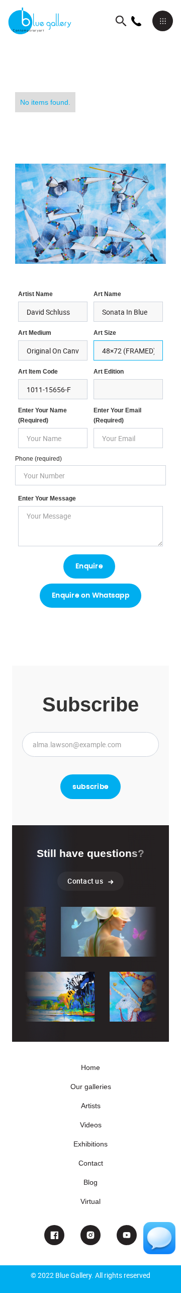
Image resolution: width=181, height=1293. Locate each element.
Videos (91, 1125)
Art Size (105, 332)
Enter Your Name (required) (42, 415)
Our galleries (90, 1087)
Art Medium (34, 332)
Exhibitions (90, 1144)
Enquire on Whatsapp (90, 595)
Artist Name (35, 294)
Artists (91, 1106)
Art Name (107, 294)
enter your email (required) (117, 415)
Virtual (90, 1201)
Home (90, 1067)
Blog (90, 1182)
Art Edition (109, 371)
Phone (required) (38, 458)
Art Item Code (38, 371)
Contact (90, 1163)
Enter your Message (47, 498)
